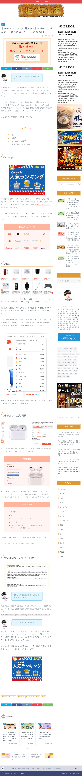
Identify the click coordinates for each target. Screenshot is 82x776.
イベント (69, 351)
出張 (65, 368)
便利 (70, 365)
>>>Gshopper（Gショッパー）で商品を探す (18, 543)
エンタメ (75, 351)
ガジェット (21, 696)
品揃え (14, 138)
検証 (59, 373)
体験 (66, 365)
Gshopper (15, 135)
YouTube (66, 348)
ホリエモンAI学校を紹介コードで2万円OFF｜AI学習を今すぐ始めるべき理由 (69, 434)
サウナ (64, 357)
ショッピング (31, 696)
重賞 (68, 376)
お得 (3, 24)
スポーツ (70, 357)
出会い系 (60, 368)
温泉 (63, 373)
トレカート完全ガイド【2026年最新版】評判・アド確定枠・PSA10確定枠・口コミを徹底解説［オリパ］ (69, 452)
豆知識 (59, 376)
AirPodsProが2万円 (19, 141)
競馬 (71, 373)
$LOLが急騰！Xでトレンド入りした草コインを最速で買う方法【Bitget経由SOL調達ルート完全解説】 (69, 470)
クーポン (72, 354)
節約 (76, 373)
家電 (38, 696)
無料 (67, 373)
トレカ (64, 359)
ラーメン (74, 362)
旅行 (66, 371)
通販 (44, 696)
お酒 (75, 348)
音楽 (61, 556)
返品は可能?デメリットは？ (22, 144)
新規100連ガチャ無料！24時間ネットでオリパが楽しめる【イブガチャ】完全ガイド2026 (69, 443)
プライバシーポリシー (11, 773)
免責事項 (22, 773)
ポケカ (59, 362)
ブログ (69, 359)
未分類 (62, 543)
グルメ (77, 354)
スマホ (75, 357)
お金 (59, 351)
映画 (70, 371)
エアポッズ (13, 696)
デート (59, 359)
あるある (63, 494)
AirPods (5, 696)
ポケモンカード (66, 362)
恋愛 (59, 371)
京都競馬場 (60, 365)
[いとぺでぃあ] (41, 17)
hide (30, 128)
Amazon (60, 348)
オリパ (59, 354)
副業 (69, 368)
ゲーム (59, 357)
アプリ (63, 351)
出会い (74, 365)
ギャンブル (65, 354)
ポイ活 (74, 359)
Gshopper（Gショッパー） (11, 299)
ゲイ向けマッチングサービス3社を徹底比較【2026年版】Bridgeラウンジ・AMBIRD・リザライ (68, 461)
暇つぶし (76, 371)
